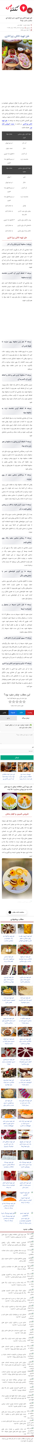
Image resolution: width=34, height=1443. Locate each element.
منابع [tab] (8, 718)
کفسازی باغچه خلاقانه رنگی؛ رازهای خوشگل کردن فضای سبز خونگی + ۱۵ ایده (14, 1243)
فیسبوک (13, 713)
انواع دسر (20, 25)
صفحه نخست (26, 25)
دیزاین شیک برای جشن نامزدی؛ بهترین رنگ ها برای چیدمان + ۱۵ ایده (14, 1291)
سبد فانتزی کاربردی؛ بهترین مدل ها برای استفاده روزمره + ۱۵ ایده (14, 1389)
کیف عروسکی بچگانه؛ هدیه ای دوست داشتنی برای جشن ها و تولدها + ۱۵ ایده (14, 1381)
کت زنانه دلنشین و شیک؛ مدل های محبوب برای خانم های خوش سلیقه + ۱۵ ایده (14, 1431)
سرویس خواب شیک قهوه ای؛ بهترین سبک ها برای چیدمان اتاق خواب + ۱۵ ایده (14, 1397)
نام (33, 747)
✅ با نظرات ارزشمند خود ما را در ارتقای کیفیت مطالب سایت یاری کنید (18, 726)
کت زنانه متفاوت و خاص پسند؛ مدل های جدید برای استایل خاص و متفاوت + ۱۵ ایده (14, 1414)
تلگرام (21, 713)
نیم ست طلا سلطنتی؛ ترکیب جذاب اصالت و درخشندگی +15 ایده (14, 1251)
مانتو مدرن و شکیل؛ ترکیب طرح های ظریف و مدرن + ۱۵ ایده (14, 1323)
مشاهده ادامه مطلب (18, 912)
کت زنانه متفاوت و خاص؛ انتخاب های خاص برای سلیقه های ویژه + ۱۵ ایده (14, 1347)
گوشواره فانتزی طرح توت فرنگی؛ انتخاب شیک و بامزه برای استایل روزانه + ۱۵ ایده (14, 1373)
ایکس (4, 713)
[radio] (24, 702)
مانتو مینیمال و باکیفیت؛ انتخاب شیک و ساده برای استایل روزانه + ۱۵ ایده (14, 1355)
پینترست (29, 713)
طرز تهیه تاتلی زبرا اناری (17, 36)
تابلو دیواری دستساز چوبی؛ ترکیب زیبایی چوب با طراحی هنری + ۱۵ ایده (14, 1405)
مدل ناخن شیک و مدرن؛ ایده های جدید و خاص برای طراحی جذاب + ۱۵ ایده (14, 1299)
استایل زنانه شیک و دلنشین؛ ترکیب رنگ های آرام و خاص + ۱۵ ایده (14, 1307)
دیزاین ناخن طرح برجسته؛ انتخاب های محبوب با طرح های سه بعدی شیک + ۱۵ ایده (14, 1364)
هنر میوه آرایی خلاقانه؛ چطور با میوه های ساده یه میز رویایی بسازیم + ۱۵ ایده (14, 1235)
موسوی (28, 28)
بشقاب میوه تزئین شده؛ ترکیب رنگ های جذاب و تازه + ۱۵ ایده (14, 1339)
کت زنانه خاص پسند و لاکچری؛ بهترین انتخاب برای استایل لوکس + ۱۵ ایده (14, 1275)
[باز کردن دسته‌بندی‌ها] (30, 10)
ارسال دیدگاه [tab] (25, 718)
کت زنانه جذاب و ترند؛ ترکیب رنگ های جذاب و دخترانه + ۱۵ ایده (14, 1283)
